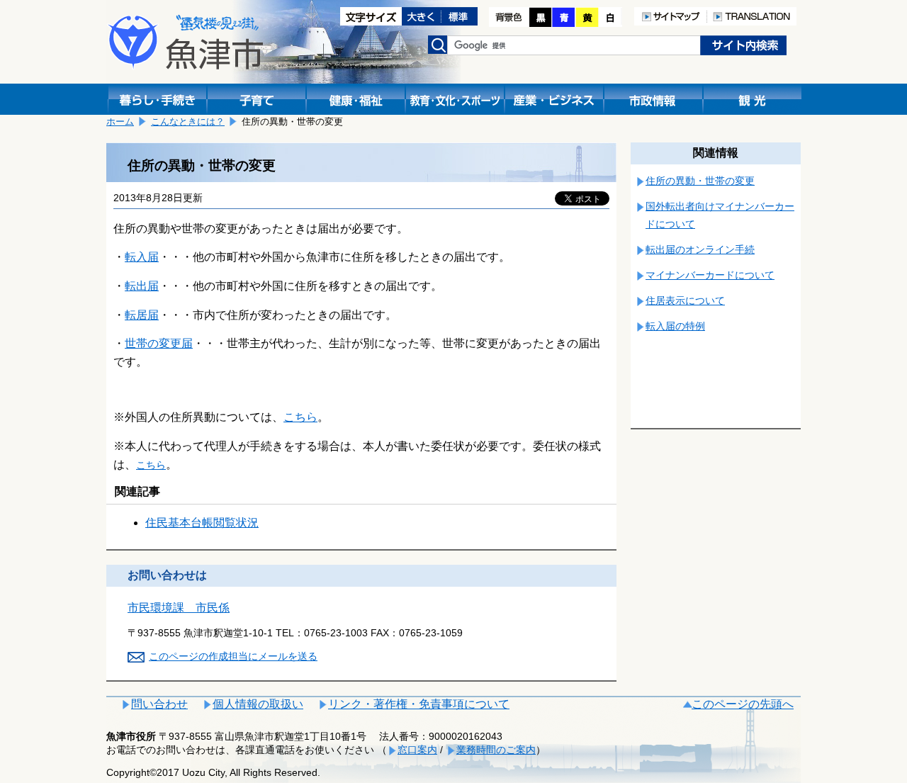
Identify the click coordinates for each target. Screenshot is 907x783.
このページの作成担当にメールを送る (233, 656)
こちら (300, 417)
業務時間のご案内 (496, 749)
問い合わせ (159, 704)
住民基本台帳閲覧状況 (202, 523)
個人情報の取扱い (258, 704)
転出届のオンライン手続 (700, 249)
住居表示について (685, 300)
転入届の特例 (675, 326)
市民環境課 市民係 (179, 608)
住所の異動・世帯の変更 (700, 180)
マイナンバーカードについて (710, 275)
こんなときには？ (188, 121)
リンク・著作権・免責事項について (418, 704)
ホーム (120, 121)
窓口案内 (417, 749)
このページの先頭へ (743, 704)
